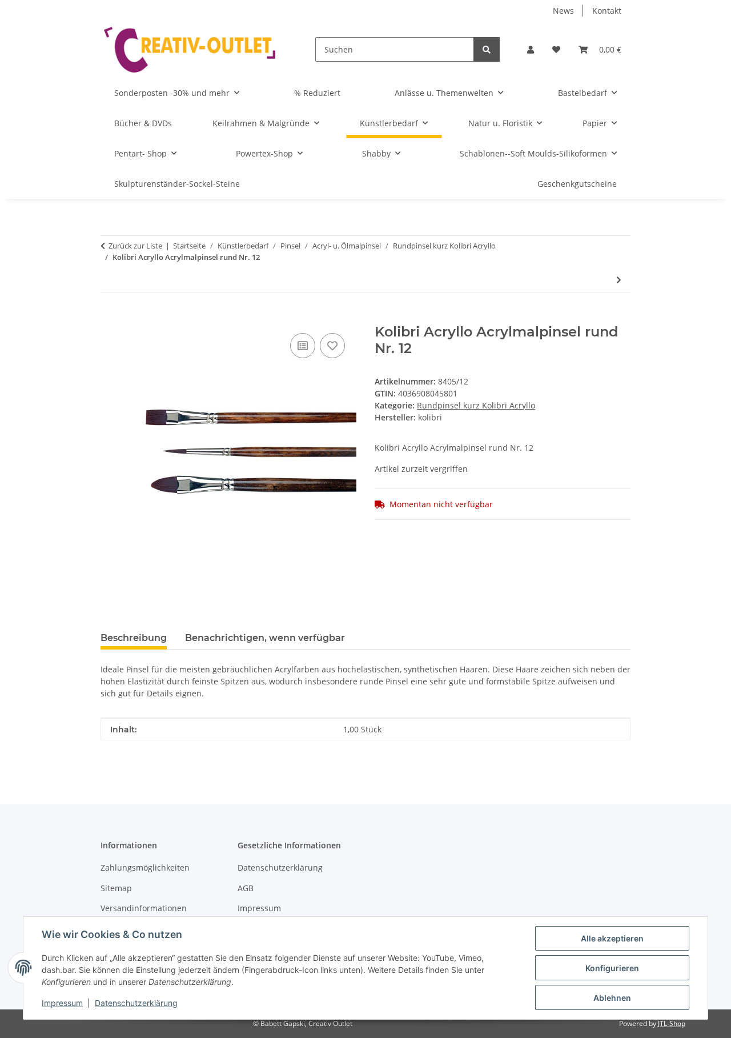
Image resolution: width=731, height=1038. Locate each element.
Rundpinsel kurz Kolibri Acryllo (476, 405)
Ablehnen (612, 998)
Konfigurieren (612, 968)
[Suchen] (486, 49)
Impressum (62, 1003)
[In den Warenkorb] (110, 317)
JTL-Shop (671, 1023)
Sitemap (116, 888)
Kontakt (606, 10)
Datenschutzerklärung (136, 1003)
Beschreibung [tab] (134, 637)
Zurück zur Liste (135, 246)
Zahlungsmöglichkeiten (145, 867)
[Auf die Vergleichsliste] (302, 345)
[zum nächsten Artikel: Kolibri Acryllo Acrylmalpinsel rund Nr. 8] (618, 279)
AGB (246, 888)
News (563, 10)
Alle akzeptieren (612, 938)
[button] (530, 49)
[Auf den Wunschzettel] (332, 345)
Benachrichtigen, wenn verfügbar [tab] (265, 637)
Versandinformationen (144, 908)
